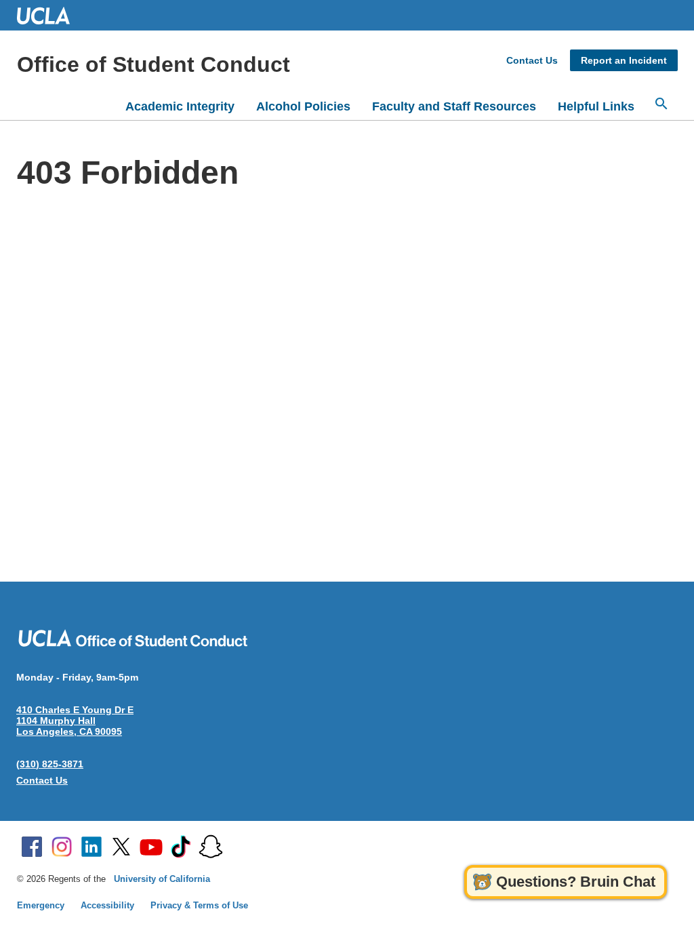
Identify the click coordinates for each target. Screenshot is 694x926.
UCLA (49, 15)
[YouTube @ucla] (151, 847)
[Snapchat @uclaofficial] (211, 847)
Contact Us (532, 60)
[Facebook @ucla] (32, 847)
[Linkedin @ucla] (91, 847)
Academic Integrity (179, 106)
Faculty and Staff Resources (454, 106)
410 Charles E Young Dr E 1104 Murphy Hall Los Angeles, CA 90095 (75, 720)
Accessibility (107, 905)
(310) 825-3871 (49, 764)
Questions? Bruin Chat (575, 881)
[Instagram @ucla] (62, 847)
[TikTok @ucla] (181, 847)
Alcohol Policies (303, 106)
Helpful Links (596, 106)
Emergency (40, 905)
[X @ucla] (121, 847)
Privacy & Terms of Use (199, 905)
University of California (162, 879)
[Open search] (661, 103)
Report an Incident (624, 60)
